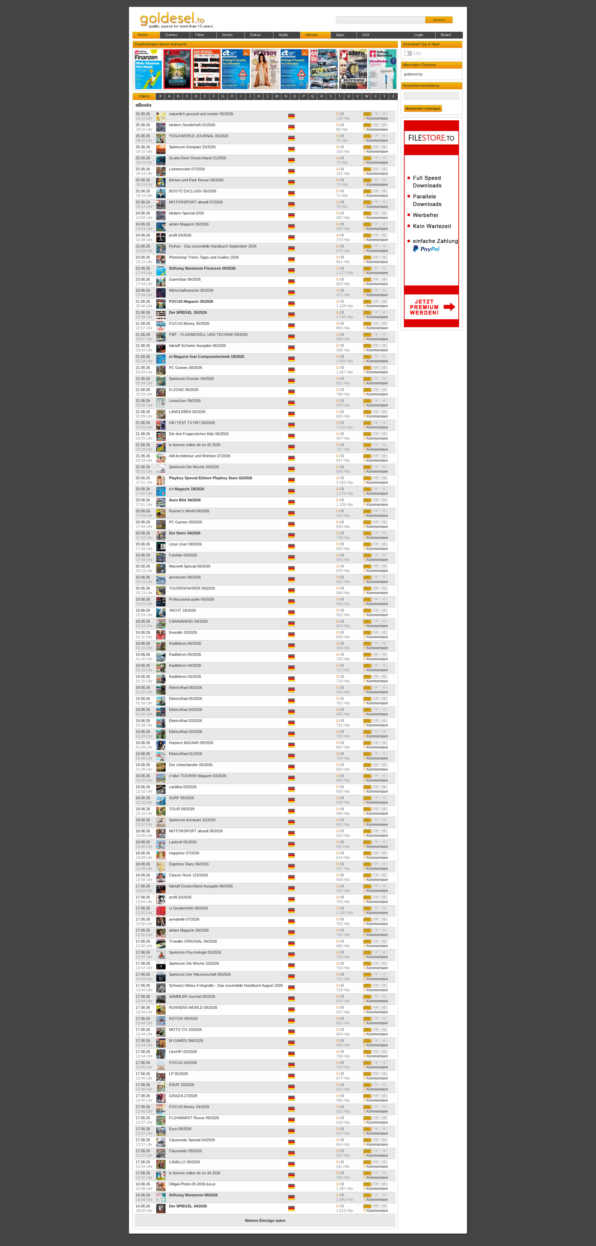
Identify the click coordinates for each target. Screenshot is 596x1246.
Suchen (439, 20)
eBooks (143, 105)
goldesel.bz (413, 74)
